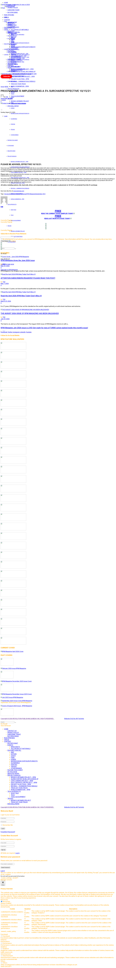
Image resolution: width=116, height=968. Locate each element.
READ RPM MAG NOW (7, 264)
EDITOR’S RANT (11, 31)
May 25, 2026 (5, 266)
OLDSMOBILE (14, 118)
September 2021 (41, 194)
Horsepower (8, 194)
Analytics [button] (4, 947)
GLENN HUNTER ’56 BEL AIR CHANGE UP (23, 71)
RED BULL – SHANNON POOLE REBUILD (23, 81)
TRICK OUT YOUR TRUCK (18, 84)
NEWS (6, 86)
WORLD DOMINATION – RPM (20, 86)
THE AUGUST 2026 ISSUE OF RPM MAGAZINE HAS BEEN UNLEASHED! (30, 313)
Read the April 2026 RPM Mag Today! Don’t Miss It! (21, 296)
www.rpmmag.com (18, 191)
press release (16, 194)
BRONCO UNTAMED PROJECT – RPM (19, 161)
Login (5, 116)
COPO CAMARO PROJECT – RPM (18, 172)
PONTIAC (13, 124)
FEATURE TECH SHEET (12, 140)
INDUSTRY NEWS (11, 151)
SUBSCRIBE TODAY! (13, 10)
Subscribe (6, 76)
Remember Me (8, 825)
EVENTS (9, 65)
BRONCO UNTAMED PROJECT (20, 101)
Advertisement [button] (6, 954)
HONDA (12, 108)
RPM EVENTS (14, 33)
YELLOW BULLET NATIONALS (20, 29)
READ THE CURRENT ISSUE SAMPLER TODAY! (57, 213)
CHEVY (12, 97)
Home (2, 86)
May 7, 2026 (5, 283)
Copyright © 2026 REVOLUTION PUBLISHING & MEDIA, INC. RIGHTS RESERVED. (27, 719)
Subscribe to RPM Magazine (9, 269)
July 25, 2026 (5, 319)
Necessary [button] (4, 900)
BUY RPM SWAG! (12, 12)
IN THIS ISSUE (10, 145)
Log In (17, 853)
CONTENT (7, 20)
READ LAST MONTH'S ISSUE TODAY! (57, 218)
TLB (4, 264)
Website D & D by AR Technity (74, 719)
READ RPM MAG (9, 15)
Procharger (23, 194)
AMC (12, 86)
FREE (58, 211)
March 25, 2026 (6, 301)
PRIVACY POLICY (12, 7)
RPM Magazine (31, 194)
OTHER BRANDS (14, 134)
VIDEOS (6, 28)
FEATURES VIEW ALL (12, 81)
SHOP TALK (13, 209)
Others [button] (3, 961)
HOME (6, 2)
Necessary (6, 901)
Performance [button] (5, 941)
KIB (7, 97)
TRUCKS (13, 129)
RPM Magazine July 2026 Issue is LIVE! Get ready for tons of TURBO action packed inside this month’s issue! (44, 328)
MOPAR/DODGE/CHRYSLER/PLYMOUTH (23, 47)
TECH (12, 215)
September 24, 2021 (7, 98)
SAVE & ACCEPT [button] (6, 966)
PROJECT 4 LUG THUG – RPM (20, 79)
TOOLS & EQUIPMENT (17, 96)
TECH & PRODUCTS (13, 89)
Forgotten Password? (8, 832)
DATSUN (13, 38)
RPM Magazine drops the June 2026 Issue (18, 260)
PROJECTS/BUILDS (11, 156)
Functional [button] (4, 934)
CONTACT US (10, 22)
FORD (12, 40)
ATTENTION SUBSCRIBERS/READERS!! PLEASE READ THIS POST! (28, 278)
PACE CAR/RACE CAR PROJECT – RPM (20, 177)
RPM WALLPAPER (11, 241)
